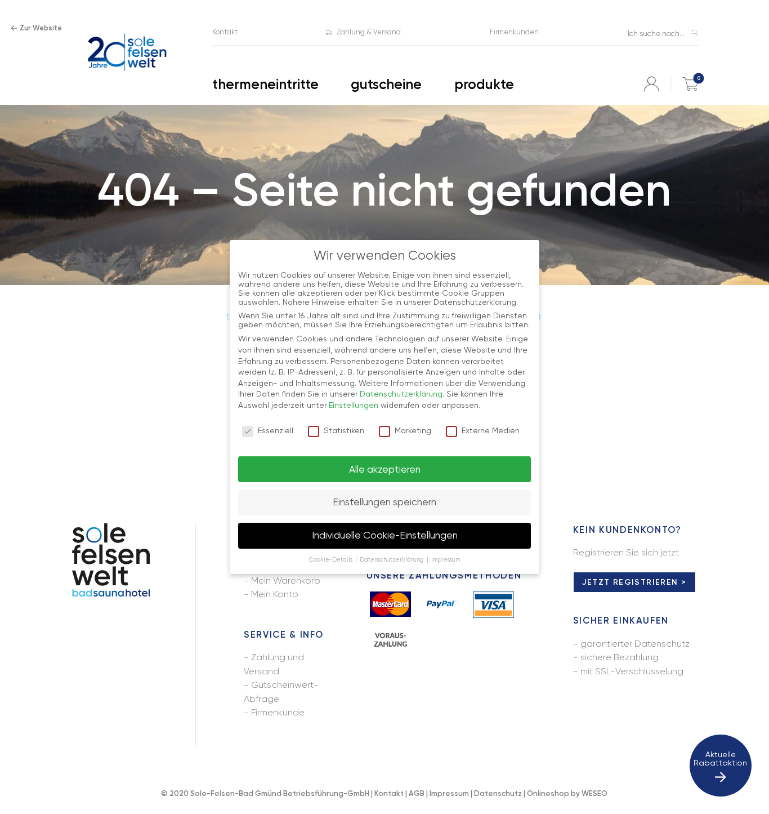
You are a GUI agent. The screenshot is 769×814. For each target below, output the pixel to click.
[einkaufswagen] (690, 84)
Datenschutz (498, 793)
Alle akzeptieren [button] (385, 469)
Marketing (413, 430)
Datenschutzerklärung (401, 393)
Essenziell (275, 430)
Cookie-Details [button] (331, 559)
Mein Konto (274, 594)
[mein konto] (651, 84)
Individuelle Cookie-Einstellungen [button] (385, 535)
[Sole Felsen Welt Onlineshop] (127, 52)
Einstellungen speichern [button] (384, 502)
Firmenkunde (278, 712)
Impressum (449, 793)
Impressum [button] (445, 559)
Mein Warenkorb (285, 580)
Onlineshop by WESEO (567, 793)
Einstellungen (353, 405)
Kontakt (389, 793)
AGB (416, 793)
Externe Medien (491, 430)
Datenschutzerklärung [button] (393, 559)
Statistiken (344, 430)
